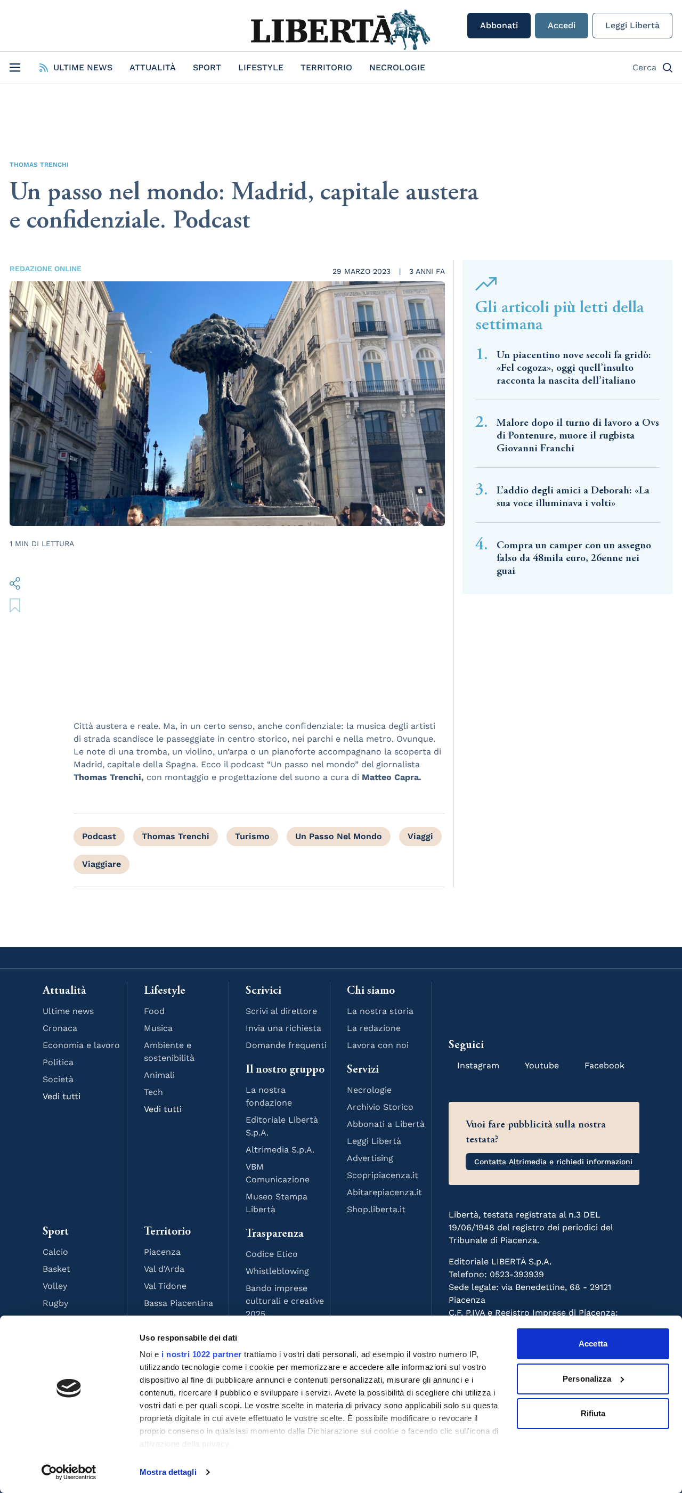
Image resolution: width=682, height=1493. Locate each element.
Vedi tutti (61, 1096)
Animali (159, 1075)
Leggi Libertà (632, 25)
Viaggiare (101, 864)
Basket (56, 1269)
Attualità (152, 67)
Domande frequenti (286, 1045)
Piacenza (162, 1252)
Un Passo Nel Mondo (338, 836)
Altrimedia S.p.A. (280, 1150)
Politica (58, 1062)
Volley (55, 1286)
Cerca (644, 67)
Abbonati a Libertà (386, 1124)
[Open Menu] (15, 67)
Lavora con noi (378, 1045)
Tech (153, 1092)
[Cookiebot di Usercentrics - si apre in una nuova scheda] (69, 1472)
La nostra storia (380, 1011)
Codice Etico (272, 1254)
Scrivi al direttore (281, 1011)
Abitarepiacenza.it (384, 1192)
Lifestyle (260, 67)
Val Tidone (165, 1286)
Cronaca (60, 1028)
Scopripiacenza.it (382, 1175)
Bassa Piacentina (178, 1303)
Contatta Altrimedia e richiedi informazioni (553, 1161)
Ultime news (68, 1011)
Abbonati (499, 25)
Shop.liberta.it (376, 1209)
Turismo (252, 836)
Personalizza (587, 1378)
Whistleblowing (277, 1271)
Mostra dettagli (168, 1471)
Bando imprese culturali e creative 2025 (285, 1301)
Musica (158, 1028)
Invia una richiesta (283, 1028)
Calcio (55, 1252)
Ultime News (82, 67)
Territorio (326, 67)
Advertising (370, 1158)
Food (154, 1011)
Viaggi (420, 836)
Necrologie (397, 67)
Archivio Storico (380, 1107)
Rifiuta (593, 1413)
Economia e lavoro (81, 1045)
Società (58, 1079)
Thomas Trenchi (39, 164)
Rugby (55, 1303)
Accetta (593, 1343)
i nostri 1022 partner (201, 1354)
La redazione (374, 1028)
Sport (207, 67)
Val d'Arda (164, 1269)
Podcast (99, 836)
